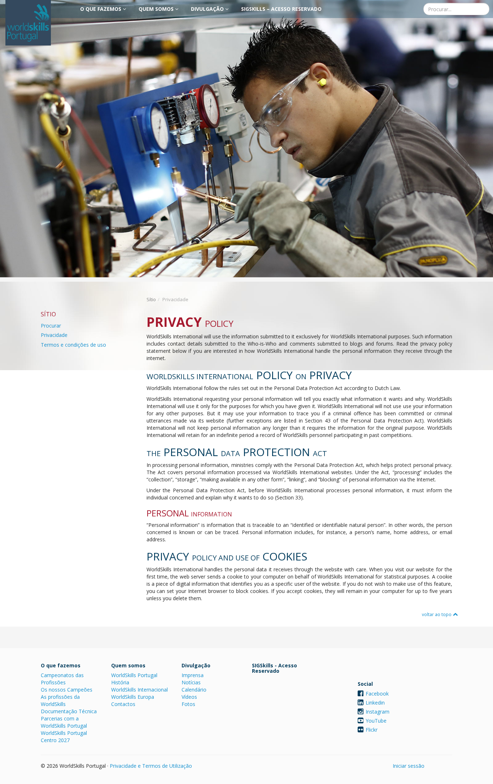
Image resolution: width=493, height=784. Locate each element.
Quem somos (157, 8)
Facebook (377, 693)
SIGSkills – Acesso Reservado (281, 8)
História (120, 682)
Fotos (188, 704)
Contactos (123, 704)
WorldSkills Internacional (139, 689)
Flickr (372, 729)
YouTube (376, 720)
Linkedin (375, 702)
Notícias (191, 682)
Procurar (51, 325)
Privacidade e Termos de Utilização (151, 765)
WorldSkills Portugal (134, 675)
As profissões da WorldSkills (60, 700)
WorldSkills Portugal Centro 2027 (64, 736)
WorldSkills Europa (132, 696)
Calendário (194, 689)
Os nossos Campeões (66, 689)
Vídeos (189, 696)
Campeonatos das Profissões (62, 679)
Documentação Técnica (69, 711)
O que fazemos (101, 8)
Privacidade (54, 335)
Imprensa (193, 675)
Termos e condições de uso (73, 344)
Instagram (377, 711)
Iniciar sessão (408, 765)
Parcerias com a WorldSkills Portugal (64, 722)
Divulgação (208, 8)
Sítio (151, 299)
